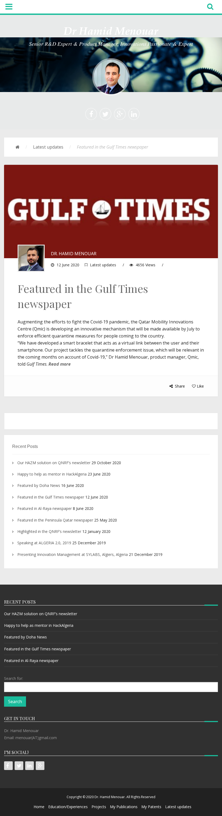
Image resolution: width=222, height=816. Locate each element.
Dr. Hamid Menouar (73, 254)
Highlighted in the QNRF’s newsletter (49, 531)
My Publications (124, 806)
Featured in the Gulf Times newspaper (50, 497)
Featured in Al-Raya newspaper (44, 508)
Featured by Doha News (38, 485)
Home (39, 806)
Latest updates (48, 147)
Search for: (13, 678)
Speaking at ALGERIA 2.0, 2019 (44, 542)
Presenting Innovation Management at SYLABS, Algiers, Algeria (72, 554)
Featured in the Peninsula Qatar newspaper (55, 520)
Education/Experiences (68, 806)
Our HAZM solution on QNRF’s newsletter (53, 462)
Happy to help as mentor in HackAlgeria (52, 474)
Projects (99, 806)
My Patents (151, 806)
